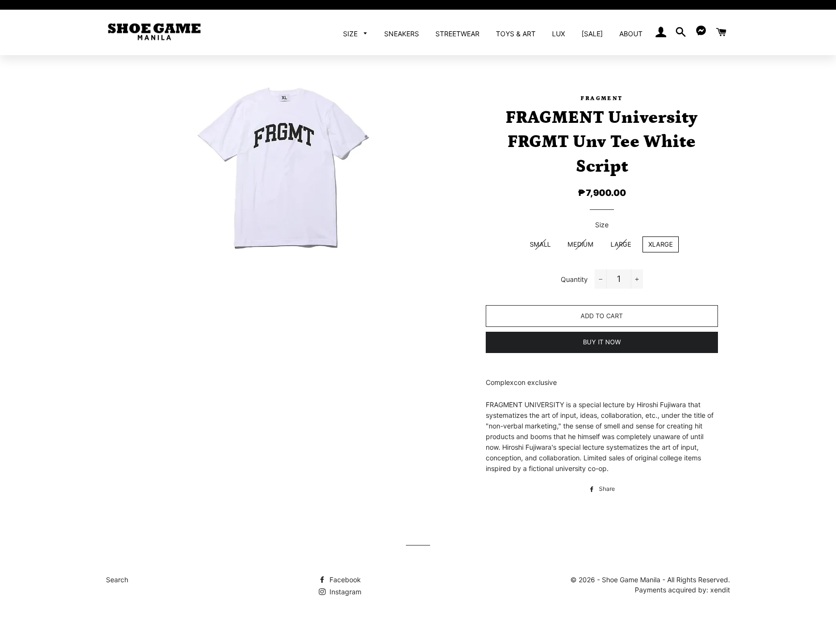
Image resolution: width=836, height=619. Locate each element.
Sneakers (401, 33)
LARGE (621, 244)
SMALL (540, 244)
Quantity (574, 279)
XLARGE (660, 244)
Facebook (344, 579)
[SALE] (592, 33)
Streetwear (457, 33)
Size (351, 33)
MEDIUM (580, 244)
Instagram (344, 592)
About (630, 33)
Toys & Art (516, 33)
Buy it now (602, 342)
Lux (558, 33)
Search (117, 579)
